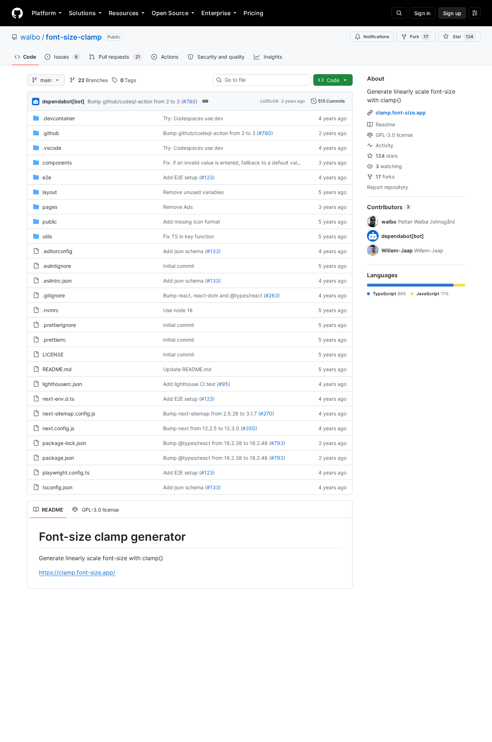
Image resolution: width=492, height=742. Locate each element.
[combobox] (264, 80)
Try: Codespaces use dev (193, 118)
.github (51, 133)
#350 (248, 428)
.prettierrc (54, 340)
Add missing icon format (191, 222)
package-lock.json (64, 443)
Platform (44, 13)
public (50, 222)
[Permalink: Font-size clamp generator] (34, 537)
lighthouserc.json (62, 384)
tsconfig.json (57, 487)
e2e (47, 177)
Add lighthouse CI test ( (191, 384)
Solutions (82, 13)
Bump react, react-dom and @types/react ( (214, 295)
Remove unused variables (193, 192)
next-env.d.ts (58, 399)
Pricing (253, 13)
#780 (189, 101)
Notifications (376, 36)
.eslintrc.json (57, 281)
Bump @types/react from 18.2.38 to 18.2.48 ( (217, 443)
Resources (124, 13)
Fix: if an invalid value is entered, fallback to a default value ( (234, 162)
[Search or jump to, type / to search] (399, 13)
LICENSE (53, 354)
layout (50, 192)
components (57, 162)
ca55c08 (269, 101)
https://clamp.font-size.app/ (77, 572)
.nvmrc (51, 310)
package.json (58, 458)
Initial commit (178, 266)
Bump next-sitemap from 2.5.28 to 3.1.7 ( (211, 413)
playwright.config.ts (66, 472)
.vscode (52, 148)
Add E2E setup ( (182, 177)
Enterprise (216, 13)
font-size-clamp (74, 37)
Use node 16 (178, 310)
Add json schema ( (185, 251)
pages (50, 207)
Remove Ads (178, 207)
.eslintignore (57, 266)
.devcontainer (59, 118)
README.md (57, 369)
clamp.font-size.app (401, 112)
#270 (266, 413)
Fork (419, 36)
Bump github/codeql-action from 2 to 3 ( (135, 101)
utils (47, 236)
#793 (277, 443)
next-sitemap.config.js (69, 413)
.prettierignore (59, 325)
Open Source (170, 13)
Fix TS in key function (188, 236)
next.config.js (58, 428)
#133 (213, 251)
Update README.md (187, 369)
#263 (271, 295)
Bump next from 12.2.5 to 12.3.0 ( (202, 428)
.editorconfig (57, 251)
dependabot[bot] (63, 101)
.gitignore (54, 295)
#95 (223, 384)
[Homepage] (17, 13)
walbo (30, 37)
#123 (207, 177)
